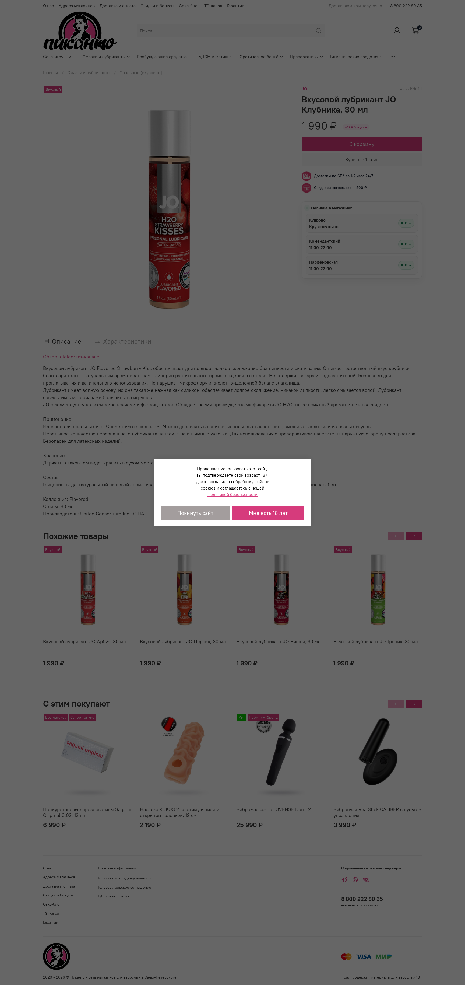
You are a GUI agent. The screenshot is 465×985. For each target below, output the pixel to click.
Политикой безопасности (232, 494)
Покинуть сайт (195, 512)
